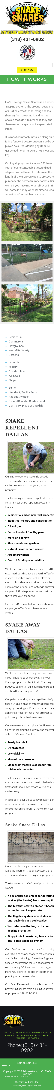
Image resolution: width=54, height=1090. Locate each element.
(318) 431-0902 (27, 39)
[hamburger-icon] (49, 65)
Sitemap (24, 1076)
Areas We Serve (11, 1076)
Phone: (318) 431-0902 (27, 1047)
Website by (27, 1082)
